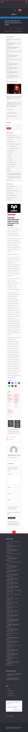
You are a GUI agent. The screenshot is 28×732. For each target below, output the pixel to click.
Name (9, 487)
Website (9, 499)
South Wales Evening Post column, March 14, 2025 (13, 64)
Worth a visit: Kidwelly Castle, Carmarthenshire (13, 44)
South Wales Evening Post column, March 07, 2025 (13, 68)
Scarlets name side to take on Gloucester (14, 646)
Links (10, 157)
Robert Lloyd (17, 455)
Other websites (12, 164)
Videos (9, 169)
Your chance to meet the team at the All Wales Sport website (14, 674)
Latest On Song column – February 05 (12, 607)
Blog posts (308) (11, 186)
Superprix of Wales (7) (12, 197)
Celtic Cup (13, 429)
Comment (9, 474)
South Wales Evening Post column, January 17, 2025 (13, 630)
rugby (18, 433)
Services (11, 153)
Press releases (12, 146)
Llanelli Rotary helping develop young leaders (14, 591)
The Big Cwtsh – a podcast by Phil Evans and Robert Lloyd (14, 177)
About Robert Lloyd (12, 135)
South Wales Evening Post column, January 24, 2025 (13, 615)
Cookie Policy (15, 707)
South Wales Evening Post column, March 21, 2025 (13, 56)
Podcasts (10, 171)
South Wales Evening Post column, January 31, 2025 (13, 611)
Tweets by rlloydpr (9, 716)
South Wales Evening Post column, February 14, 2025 (13, 583)
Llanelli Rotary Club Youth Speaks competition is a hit (13, 638)
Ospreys (13, 431)
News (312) (10, 188)
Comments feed (11, 693)
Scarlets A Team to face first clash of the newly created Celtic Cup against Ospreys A (17, 398)
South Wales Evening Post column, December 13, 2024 (13, 650)
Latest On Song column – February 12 (12, 603)
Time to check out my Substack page (14, 40)
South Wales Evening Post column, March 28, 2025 (13, 48)
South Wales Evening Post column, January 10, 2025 (13, 642)
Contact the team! (13, 162)
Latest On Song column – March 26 (14, 52)
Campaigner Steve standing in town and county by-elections (13, 679)
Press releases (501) (12, 195)
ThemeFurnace (17, 728)
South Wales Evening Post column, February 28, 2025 (13, 72)
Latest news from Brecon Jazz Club (14, 595)
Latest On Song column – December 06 (12, 658)
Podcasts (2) (10, 193)
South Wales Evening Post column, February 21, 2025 (13, 76)
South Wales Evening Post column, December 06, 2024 (13, 654)
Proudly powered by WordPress (12, 727)
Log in (9, 688)
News (10, 139)
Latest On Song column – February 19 (12, 599)
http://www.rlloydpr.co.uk (13, 457)
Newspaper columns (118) (13, 190)
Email (8, 493)
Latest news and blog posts (13, 137)
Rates (10, 155)
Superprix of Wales (14, 148)
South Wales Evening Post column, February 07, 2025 (13, 587)
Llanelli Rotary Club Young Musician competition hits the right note (13, 662)
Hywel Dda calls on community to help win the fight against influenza (17, 424)
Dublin (17, 429)
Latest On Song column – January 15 (12, 634)
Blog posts (11, 141)
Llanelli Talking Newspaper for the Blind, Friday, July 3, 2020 (14, 174)
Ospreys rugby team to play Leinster (10, 411)
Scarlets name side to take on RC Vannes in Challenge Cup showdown (14, 625)
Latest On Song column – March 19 (14, 60)
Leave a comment (12, 436)
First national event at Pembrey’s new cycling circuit (11, 424)
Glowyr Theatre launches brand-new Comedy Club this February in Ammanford (13, 620)
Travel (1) (10, 199)
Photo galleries (11, 166)
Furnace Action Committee (14, 144)
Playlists (11, 160)
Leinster (9, 431)
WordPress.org (11, 695)
